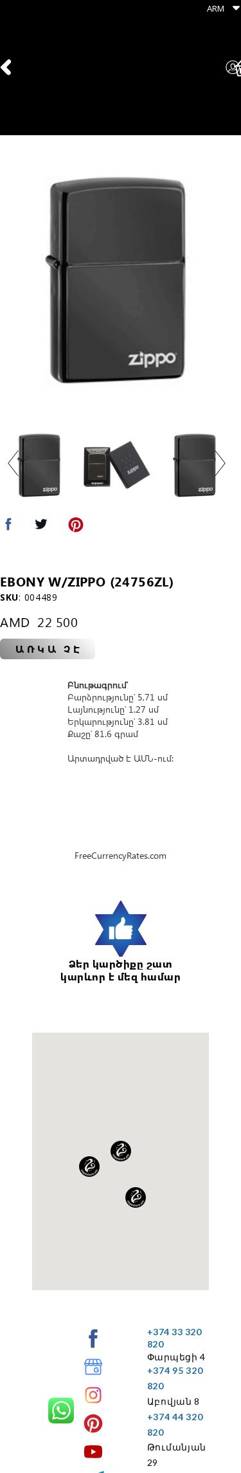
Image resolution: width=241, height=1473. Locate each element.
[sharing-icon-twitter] (41, 526)
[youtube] (93, 1452)
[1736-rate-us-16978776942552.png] (121, 930)
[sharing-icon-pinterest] (76, 526)
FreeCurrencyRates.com (120, 855)
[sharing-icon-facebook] (8, 526)
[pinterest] (93, 1423)
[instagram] (93, 1395)
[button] (220, 8)
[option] (116, 281)
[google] (93, 1367)
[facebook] (93, 1338)
